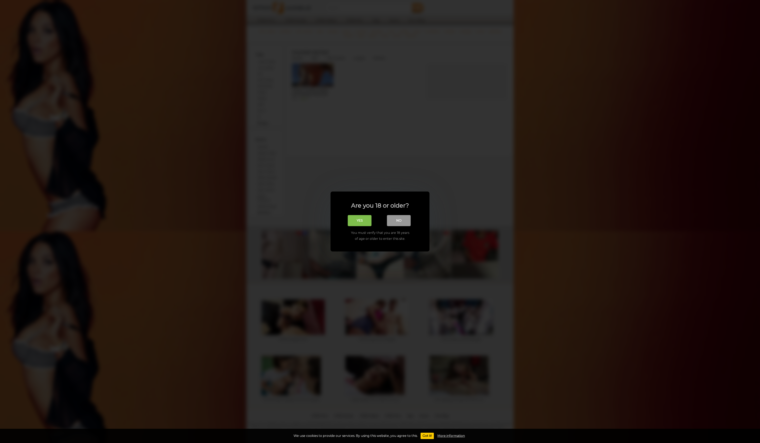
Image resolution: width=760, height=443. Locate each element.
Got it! (427, 436)
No (399, 220)
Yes (360, 220)
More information (451, 436)
